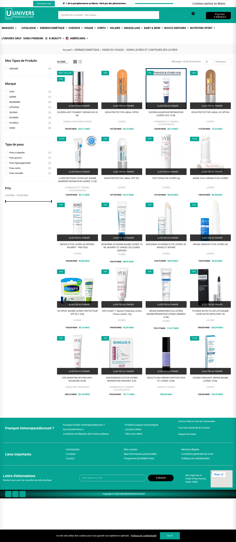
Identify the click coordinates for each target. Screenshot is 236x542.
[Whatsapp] (24, 3)
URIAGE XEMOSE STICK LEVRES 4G (210, 244)
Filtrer (61, 61)
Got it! (170, 536)
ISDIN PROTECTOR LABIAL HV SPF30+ (210, 112)
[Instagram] (18, 3)
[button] (44, 3)
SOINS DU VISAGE (166, 387)
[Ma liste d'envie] (185, 15)
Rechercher (153, 15)
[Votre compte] (199, 15)
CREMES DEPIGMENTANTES (77, 121)
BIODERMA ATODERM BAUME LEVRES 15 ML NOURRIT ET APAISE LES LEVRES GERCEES (121, 247)
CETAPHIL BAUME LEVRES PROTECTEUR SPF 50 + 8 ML (77, 312)
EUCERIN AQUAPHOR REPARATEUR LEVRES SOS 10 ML (166, 114)
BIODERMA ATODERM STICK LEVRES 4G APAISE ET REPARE (166, 246)
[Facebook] (12, 3)
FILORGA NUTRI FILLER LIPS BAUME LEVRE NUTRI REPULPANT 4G (210, 312)
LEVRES (122, 121)
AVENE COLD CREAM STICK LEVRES (210, 178)
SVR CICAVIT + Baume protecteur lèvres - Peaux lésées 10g (122, 312)
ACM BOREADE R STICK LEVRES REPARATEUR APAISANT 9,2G (122, 379)
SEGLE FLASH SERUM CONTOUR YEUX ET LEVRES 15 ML (166, 379)
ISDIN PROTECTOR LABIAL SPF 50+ (121, 178)
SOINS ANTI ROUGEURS (77, 387)
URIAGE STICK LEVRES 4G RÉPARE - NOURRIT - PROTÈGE (77, 246)
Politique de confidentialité (144, 535)
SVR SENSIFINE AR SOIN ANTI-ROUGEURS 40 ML (77, 379)
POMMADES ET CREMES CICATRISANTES (166, 123)
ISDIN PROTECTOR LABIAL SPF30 (122, 112)
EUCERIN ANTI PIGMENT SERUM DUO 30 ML (77, 114)
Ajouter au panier (78, 106)
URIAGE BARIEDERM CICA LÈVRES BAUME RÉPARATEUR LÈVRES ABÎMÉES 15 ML (166, 314)
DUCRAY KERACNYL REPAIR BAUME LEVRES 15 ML (210, 379)
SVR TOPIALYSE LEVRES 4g (166, 178)
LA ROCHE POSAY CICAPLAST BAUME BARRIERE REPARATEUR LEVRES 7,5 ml (77, 180)
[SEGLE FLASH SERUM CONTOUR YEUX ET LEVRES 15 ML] (166, 353)
